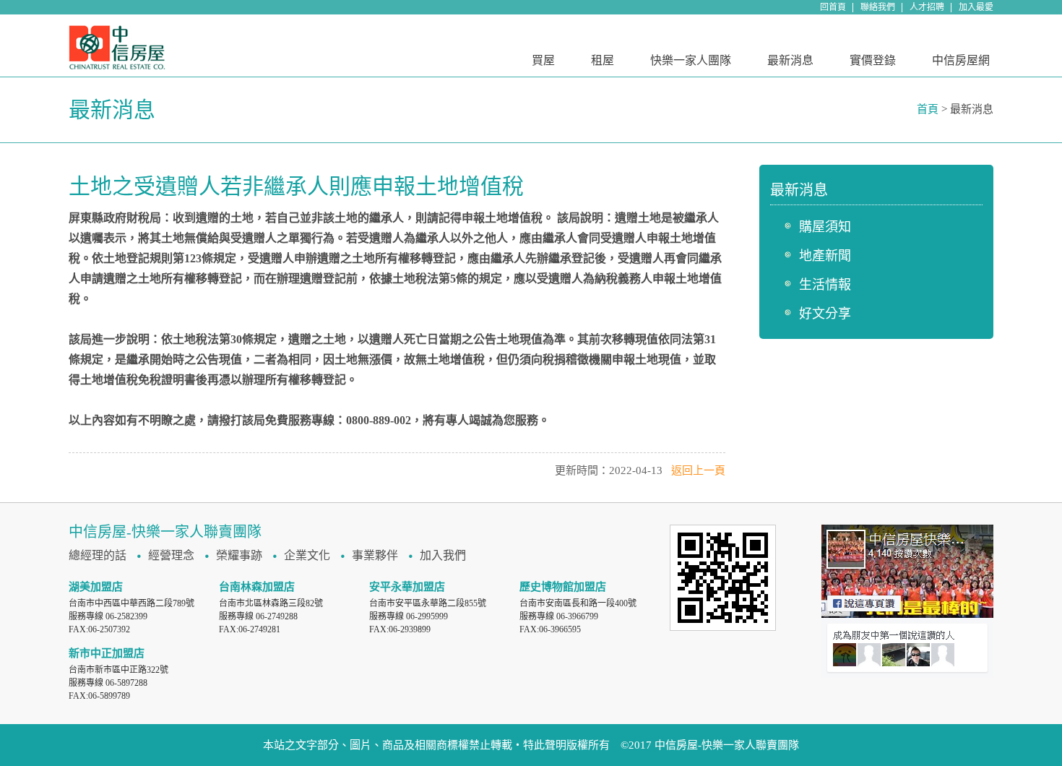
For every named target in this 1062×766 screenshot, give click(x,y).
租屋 (602, 60)
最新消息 (790, 60)
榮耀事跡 (239, 555)
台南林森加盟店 (257, 587)
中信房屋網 (961, 60)
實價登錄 (873, 60)
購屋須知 (825, 227)
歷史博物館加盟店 (562, 587)
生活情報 (825, 284)
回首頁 (833, 7)
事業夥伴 (375, 555)
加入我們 (443, 555)
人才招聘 (927, 7)
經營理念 (171, 555)
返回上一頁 (698, 470)
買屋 (543, 60)
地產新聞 (825, 256)
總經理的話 (97, 555)
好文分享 (825, 313)
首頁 (927, 109)
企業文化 (307, 555)
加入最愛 (976, 7)
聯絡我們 (877, 7)
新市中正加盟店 (106, 653)
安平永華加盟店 (407, 587)
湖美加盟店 (96, 587)
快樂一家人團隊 (690, 60)
